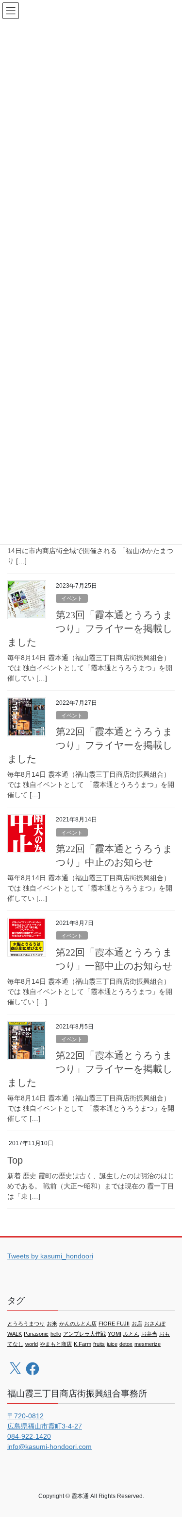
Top (15, 1160)
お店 (137, 1323)
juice (112, 1344)
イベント (72, 598)
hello (55, 1334)
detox (125, 1344)
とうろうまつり (26, 1323)
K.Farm (82, 1344)
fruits (99, 1344)
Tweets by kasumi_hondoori (50, 1256)
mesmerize (147, 1344)
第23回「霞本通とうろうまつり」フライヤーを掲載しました (89, 628)
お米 (52, 1323)
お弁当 (149, 1334)
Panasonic (36, 1334)
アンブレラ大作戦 (84, 1334)
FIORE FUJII (114, 1323)
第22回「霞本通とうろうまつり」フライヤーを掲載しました (89, 745)
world (31, 1344)
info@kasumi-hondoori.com (49, 1446)
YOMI (114, 1334)
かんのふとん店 (78, 1323)
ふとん (131, 1334)
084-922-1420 (29, 1436)
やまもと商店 (56, 1344)
